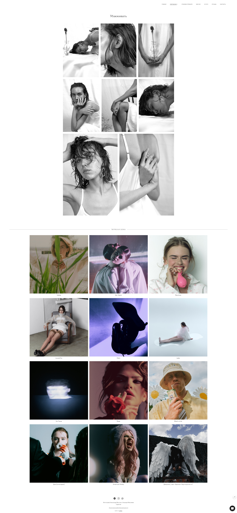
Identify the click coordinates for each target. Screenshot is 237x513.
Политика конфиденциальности (118, 507)
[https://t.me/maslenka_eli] (115, 498)
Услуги (206, 4)
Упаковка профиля (187, 4)
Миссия (198, 4)
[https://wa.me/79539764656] (122, 498)
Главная (164, 4)
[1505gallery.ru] (16, 4)
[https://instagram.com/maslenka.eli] (119, 498)
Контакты (223, 4)
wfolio (120, 510)
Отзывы (214, 4)
